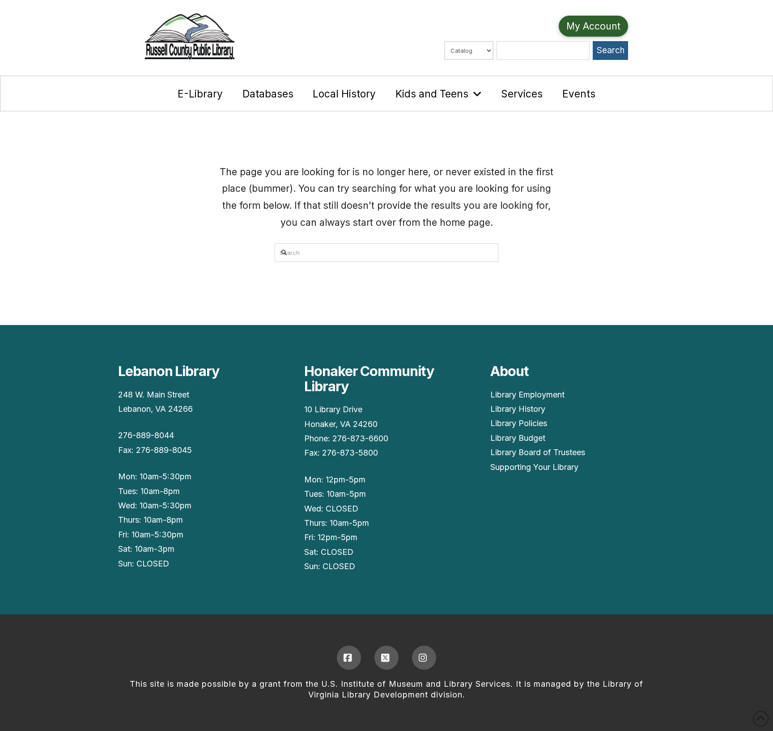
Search (610, 50)
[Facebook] (349, 658)
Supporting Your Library (534, 467)
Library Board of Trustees (537, 452)
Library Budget (517, 438)
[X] (386, 658)
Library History (517, 409)
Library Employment (527, 394)
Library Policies (518, 423)
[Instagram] (424, 658)
